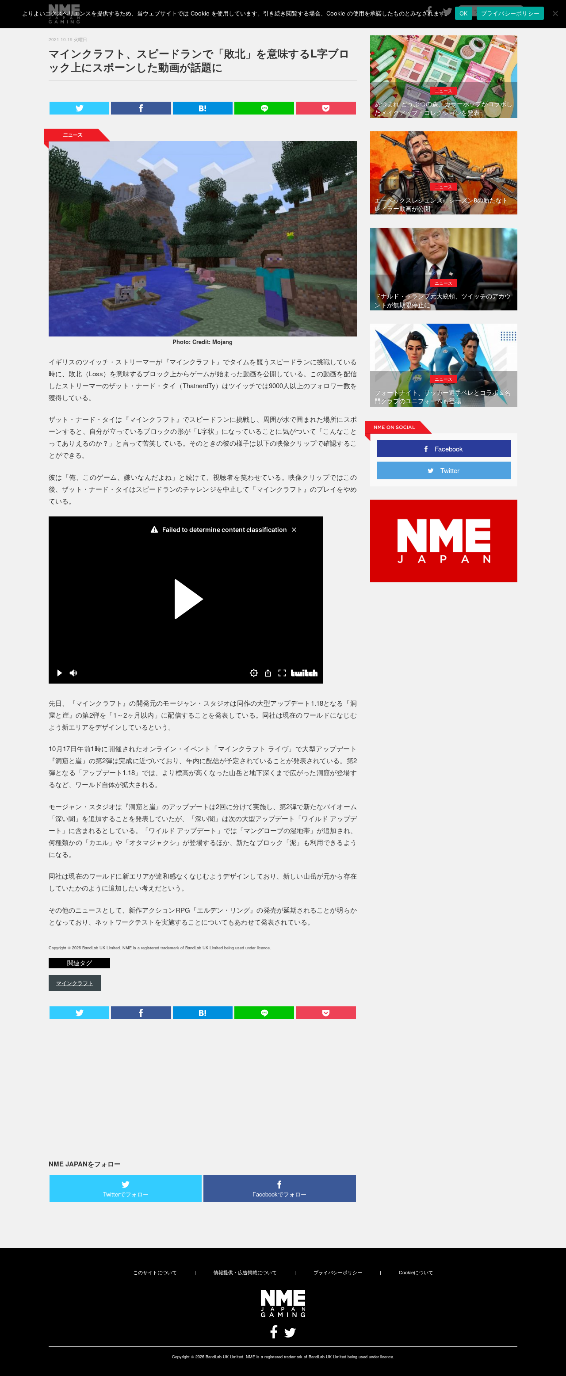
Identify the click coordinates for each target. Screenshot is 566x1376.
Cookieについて (416, 1272)
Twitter (446, 470)
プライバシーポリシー (338, 1272)
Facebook (445, 448)
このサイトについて (155, 1272)
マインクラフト (74, 982)
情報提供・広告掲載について (245, 1272)
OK (463, 13)
